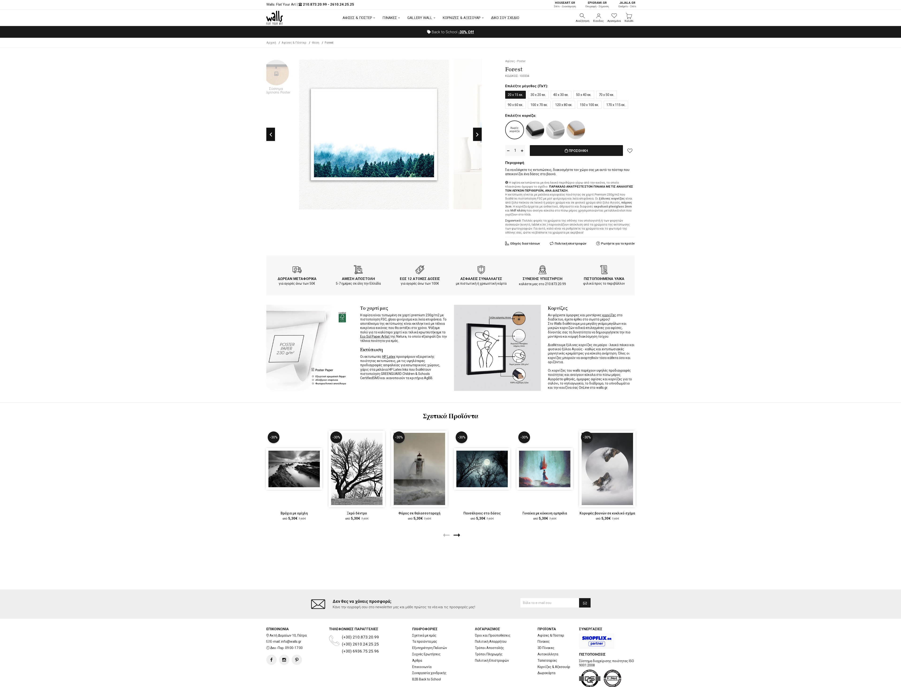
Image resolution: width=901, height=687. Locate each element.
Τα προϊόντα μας (424, 641)
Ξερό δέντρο (357, 513)
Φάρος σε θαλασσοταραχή (419, 513)
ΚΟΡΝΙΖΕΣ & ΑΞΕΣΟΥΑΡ (462, 18)
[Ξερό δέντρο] (356, 468)
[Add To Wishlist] (630, 150)
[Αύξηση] (522, 150)
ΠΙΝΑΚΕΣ (389, 18)
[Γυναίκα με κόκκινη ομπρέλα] (544, 469)
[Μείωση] (508, 150)
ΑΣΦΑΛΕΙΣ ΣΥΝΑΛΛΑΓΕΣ (481, 279)
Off (466, 32)
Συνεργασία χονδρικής (429, 673)
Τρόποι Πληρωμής (489, 654)
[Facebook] (271, 660)
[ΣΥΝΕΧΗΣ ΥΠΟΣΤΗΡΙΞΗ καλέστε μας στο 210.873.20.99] (542, 270)
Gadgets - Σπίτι (627, 4)
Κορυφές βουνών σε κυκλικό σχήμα (607, 513)
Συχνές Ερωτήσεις (426, 654)
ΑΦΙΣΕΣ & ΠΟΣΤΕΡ (357, 18)
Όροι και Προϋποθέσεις (493, 635)
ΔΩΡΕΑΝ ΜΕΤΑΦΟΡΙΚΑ (297, 279)
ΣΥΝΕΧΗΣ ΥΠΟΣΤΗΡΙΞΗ (542, 279)
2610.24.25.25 (342, 4)
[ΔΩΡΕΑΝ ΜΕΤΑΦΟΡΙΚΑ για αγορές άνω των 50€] (297, 270)
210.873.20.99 (315, 4)
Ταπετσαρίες (547, 660)
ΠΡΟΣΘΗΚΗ (578, 151)
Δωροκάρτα (546, 673)
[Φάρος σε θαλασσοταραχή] (419, 468)
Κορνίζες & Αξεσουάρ (554, 667)
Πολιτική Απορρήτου (491, 641)
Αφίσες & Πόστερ (551, 635)
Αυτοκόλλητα (548, 654)
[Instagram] (284, 660)
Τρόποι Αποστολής (489, 648)
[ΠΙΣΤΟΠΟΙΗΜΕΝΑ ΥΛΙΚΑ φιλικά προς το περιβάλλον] (603, 270)
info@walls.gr (291, 641)
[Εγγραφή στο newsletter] (585, 603)
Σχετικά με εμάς (424, 635)
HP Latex (388, 357)
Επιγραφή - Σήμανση (597, 4)
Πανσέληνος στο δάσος (482, 513)
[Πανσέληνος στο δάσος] (482, 469)
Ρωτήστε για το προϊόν (618, 243)
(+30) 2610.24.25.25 (360, 644)
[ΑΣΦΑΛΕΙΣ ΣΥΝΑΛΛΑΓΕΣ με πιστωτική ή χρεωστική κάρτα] (481, 270)
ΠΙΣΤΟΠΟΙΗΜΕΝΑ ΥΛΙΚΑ (604, 279)
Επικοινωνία (421, 667)
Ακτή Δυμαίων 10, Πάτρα (288, 635)
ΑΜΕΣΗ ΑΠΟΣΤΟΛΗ (358, 279)
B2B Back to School (426, 679)
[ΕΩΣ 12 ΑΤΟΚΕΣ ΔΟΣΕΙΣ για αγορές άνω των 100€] (419, 270)
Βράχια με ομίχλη (294, 513)
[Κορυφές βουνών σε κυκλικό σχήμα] (607, 468)
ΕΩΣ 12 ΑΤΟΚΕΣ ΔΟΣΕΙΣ (420, 279)
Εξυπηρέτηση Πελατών (429, 648)
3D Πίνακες (546, 648)
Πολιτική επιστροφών (570, 243)
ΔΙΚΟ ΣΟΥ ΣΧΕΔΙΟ (505, 18)
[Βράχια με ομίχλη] (294, 469)
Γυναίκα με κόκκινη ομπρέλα (545, 513)
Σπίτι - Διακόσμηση (565, 4)
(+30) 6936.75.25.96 (360, 651)
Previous (270, 134)
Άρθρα (417, 660)
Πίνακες (544, 641)
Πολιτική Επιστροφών (492, 660)
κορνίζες (609, 315)
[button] (582, 18)
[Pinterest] (297, 660)
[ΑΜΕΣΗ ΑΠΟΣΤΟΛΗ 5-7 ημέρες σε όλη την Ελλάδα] (358, 270)
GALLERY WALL (419, 18)
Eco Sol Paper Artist (375, 336)
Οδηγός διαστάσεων (525, 243)
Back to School (452, 32)
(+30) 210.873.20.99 (360, 637)
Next (477, 134)
